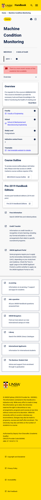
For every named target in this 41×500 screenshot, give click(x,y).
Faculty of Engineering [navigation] (15, 113)
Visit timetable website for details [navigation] (19, 150)
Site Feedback (12, 491)
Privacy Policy (12, 468)
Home (4, 13)
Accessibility (12, 480)
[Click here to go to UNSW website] (7, 6)
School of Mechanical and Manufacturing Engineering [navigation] (17, 123)
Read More (32, 103)
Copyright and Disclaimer (16, 457)
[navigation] (18, 177)
